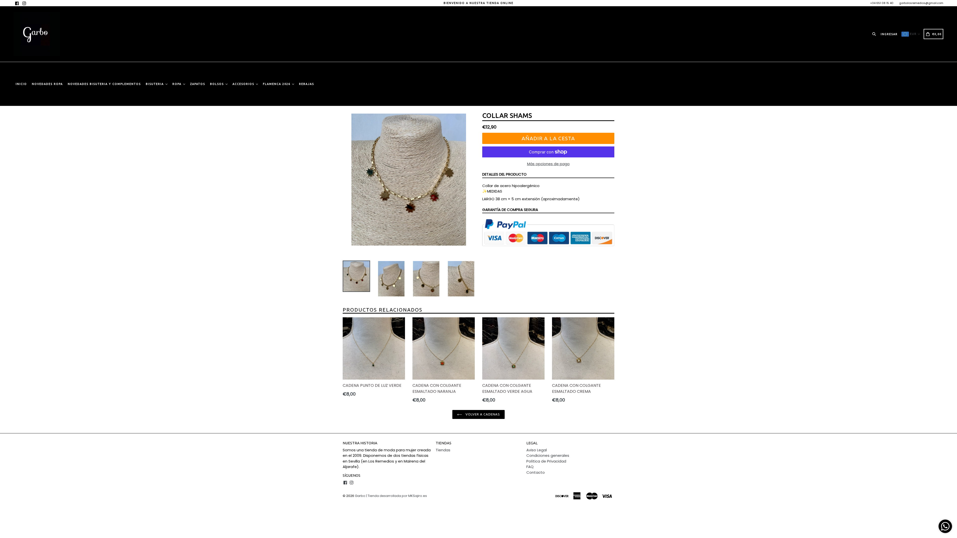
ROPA (177, 83)
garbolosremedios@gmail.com (921, 3)
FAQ (530, 466)
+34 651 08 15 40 (881, 3)
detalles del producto (504, 174)
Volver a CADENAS (482, 414)
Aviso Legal (536, 450)
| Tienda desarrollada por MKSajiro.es (396, 495)
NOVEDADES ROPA (47, 83)
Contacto (535, 472)
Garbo (360, 495)
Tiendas (443, 450)
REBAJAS (306, 83)
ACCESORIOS (244, 83)
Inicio (21, 83)
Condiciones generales (547, 455)
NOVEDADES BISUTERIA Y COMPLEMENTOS (104, 83)
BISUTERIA (155, 83)
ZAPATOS (197, 83)
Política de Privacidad (546, 461)
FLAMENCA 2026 (277, 83)
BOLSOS (217, 83)
